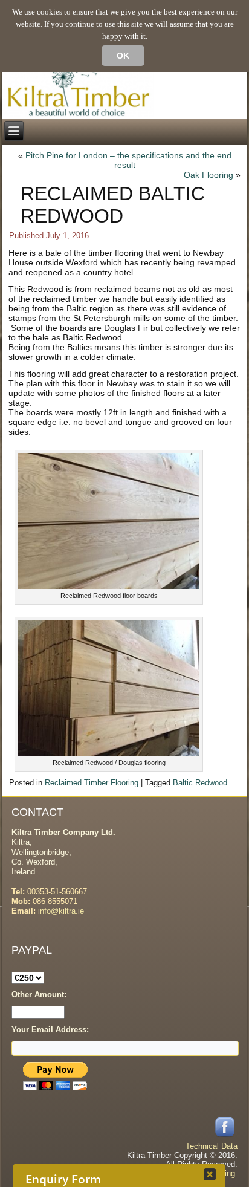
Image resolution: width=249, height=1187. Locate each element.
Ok (123, 55)
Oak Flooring (208, 175)
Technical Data (212, 1146)
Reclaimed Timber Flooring (91, 782)
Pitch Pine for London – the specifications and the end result (128, 160)
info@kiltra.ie (61, 910)
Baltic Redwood (200, 782)
